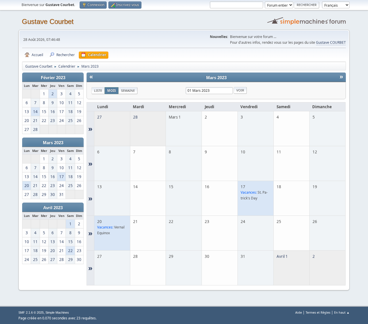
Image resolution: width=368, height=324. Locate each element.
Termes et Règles (318, 312)
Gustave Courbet (48, 21)
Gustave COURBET (331, 42)
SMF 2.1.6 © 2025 (31, 312)
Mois (111, 90)
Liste (98, 90)
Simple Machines (57, 312)
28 (135, 117)
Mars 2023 (53, 142)
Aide (298, 312)
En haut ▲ (342, 312)
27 (99, 117)
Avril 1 (282, 256)
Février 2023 (53, 77)
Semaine (128, 90)
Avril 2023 (53, 207)
